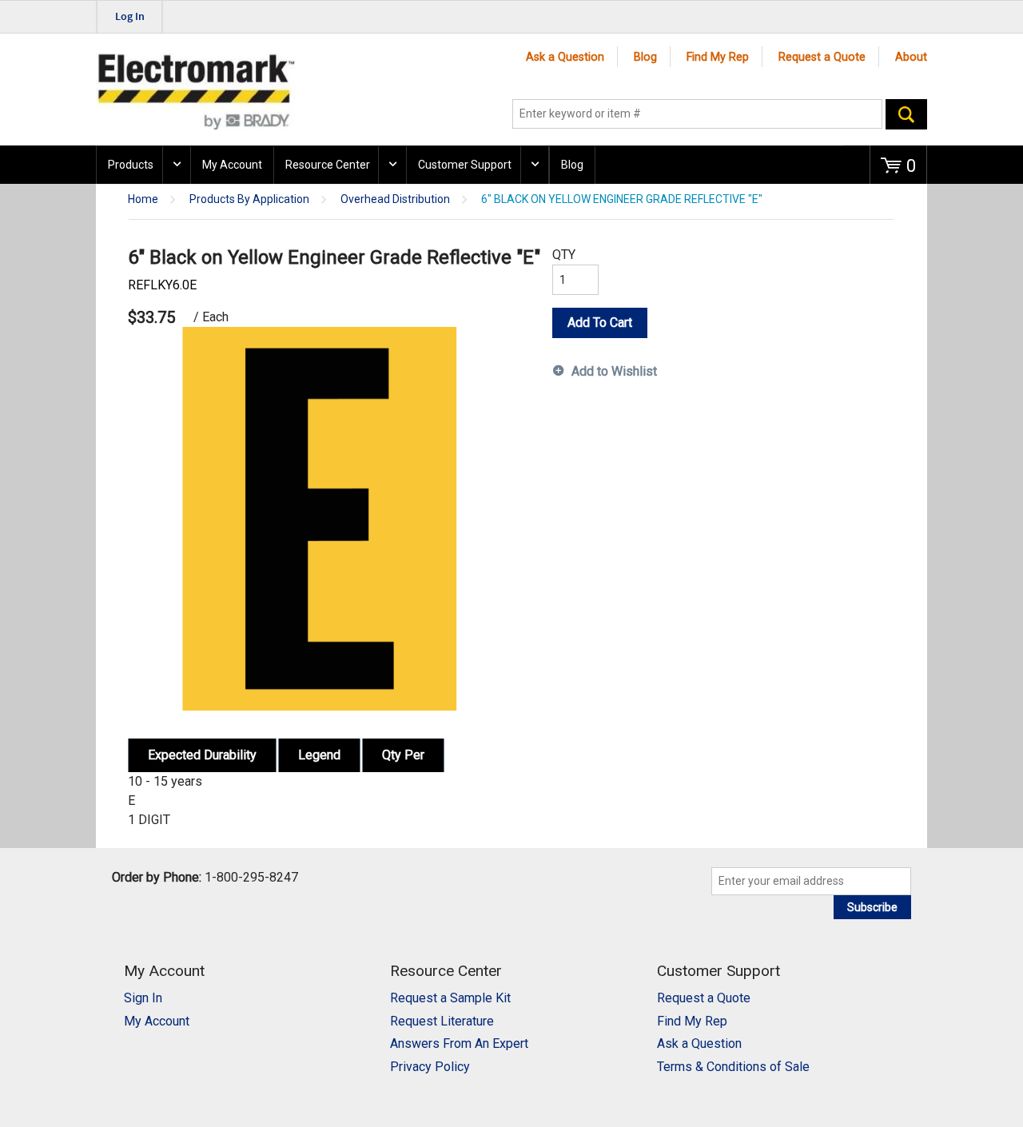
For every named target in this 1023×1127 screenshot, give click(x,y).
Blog (645, 57)
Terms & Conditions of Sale (733, 1066)
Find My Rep (718, 57)
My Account (232, 164)
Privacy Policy (430, 1066)
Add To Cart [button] (599, 322)
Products (130, 164)
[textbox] (697, 114)
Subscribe (872, 907)
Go (906, 114)
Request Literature (442, 1021)
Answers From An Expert (459, 1043)
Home (143, 199)
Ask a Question (565, 57)
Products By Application (249, 199)
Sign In (143, 998)
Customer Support (465, 164)
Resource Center (327, 164)
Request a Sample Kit (450, 998)
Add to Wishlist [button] (614, 371)
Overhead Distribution (395, 199)
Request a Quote (822, 57)
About (911, 57)
